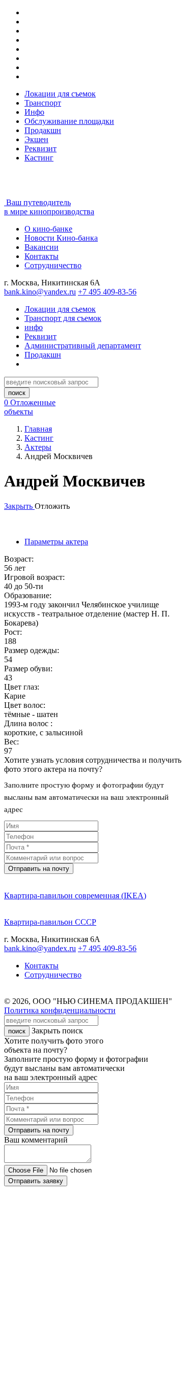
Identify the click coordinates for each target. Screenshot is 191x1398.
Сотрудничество (52, 265)
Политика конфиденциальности (60, 1010)
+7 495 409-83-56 (107, 291)
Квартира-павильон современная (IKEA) (75, 895)
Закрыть (19, 506)
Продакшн (42, 130)
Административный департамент (82, 345)
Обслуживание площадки (69, 121)
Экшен (36, 139)
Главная (38, 429)
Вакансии (41, 247)
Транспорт (42, 103)
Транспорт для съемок (62, 318)
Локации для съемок (60, 93)
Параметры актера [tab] (56, 541)
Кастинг (38, 157)
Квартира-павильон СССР (50, 922)
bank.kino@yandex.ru (40, 291)
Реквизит (40, 148)
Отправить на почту (38, 868)
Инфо (34, 112)
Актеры (37, 447)
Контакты (41, 256)
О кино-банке (48, 228)
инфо (33, 327)
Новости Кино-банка (61, 238)
